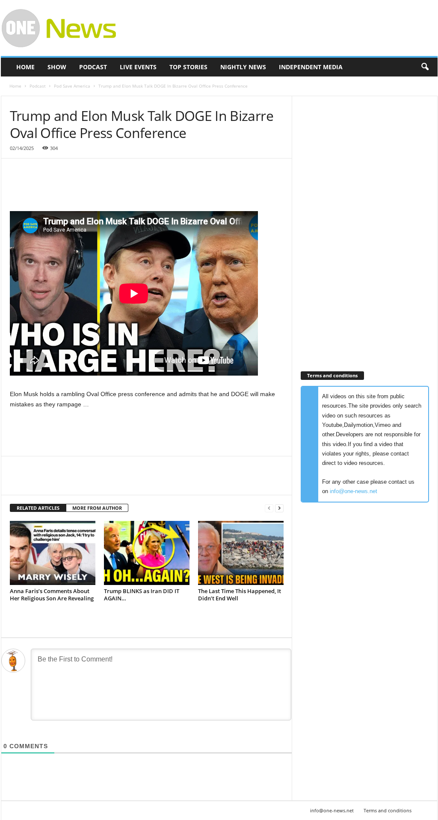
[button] (424, 67)
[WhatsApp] (77, 482)
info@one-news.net (353, 491)
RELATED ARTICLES (38, 508)
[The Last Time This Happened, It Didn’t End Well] (241, 553)
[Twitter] (38, 482)
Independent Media (311, 67)
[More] (98, 482)
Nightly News (243, 67)
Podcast (93, 67)
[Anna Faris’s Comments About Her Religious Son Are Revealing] (52, 553)
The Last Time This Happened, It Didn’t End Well (239, 594)
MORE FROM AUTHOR (97, 508)
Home (25, 67)
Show (56, 67)
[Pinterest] (57, 482)
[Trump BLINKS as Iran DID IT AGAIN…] (146, 553)
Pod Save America (72, 86)
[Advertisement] (282, 28)
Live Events (138, 67)
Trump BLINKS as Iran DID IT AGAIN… (141, 594)
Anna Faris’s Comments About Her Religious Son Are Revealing (52, 594)
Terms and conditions (387, 810)
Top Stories (188, 67)
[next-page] (279, 508)
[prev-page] (269, 508)
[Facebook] (18, 482)
